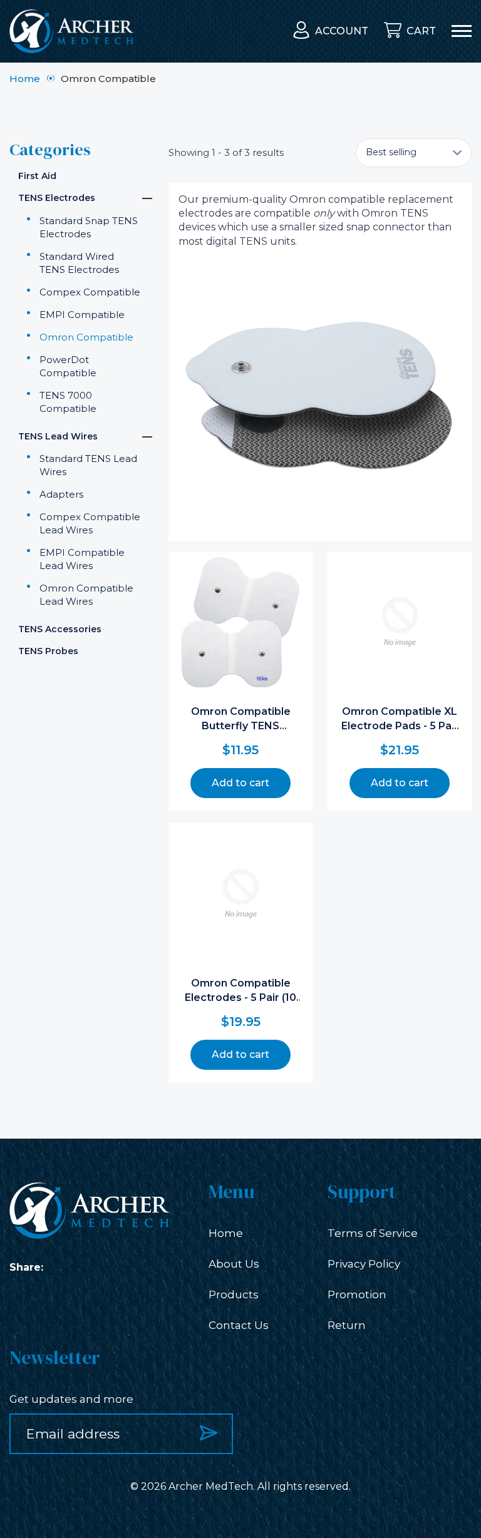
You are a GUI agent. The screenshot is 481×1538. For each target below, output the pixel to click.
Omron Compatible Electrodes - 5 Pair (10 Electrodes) (240, 997)
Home (24, 79)
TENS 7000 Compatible (67, 401)
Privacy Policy (364, 1264)
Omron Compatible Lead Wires (86, 594)
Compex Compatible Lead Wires (89, 523)
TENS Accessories (59, 629)
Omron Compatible (86, 337)
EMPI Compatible (82, 314)
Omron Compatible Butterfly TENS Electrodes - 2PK (241, 725)
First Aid (37, 176)
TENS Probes (48, 651)
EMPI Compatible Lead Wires (82, 559)
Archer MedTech (210, 1486)
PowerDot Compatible (67, 366)
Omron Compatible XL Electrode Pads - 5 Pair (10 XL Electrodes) (399, 725)
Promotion (357, 1294)
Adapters (61, 494)
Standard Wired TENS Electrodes (79, 262)
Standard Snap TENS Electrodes (88, 227)
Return (347, 1325)
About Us (234, 1264)
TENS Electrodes (56, 197)
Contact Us (239, 1325)
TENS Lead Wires (58, 436)
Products (234, 1294)
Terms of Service (373, 1233)
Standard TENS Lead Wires (88, 465)
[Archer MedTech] (71, 31)
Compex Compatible (89, 292)
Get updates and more (71, 1399)
